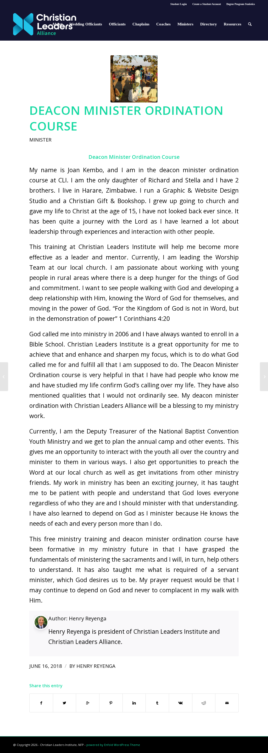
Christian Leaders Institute (117, 246)
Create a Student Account (206, 4)
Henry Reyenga (87, 618)
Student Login (178, 4)
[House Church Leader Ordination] (4, 376)
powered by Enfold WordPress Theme (113, 745)
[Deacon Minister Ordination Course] (134, 78)
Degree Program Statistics (240, 4)
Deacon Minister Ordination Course (126, 118)
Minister (40, 139)
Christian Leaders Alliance (110, 405)
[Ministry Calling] (264, 376)
